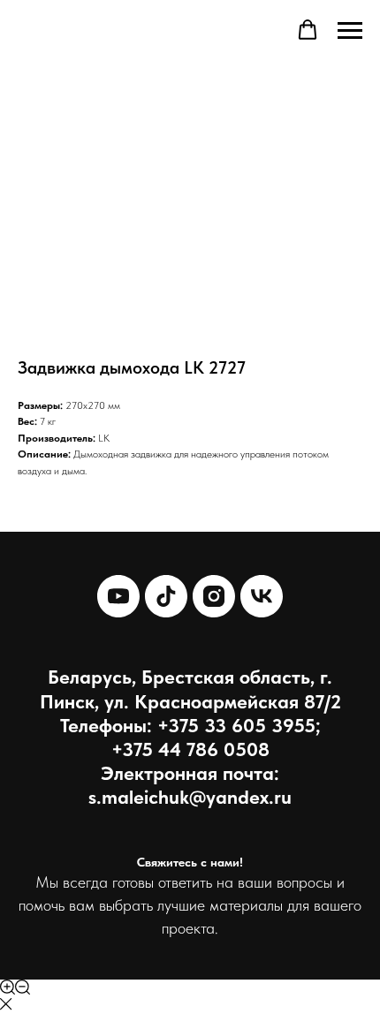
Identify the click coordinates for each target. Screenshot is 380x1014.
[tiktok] (166, 596)
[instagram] (214, 596)
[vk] (261, 596)
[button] (307, 30)
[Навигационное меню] (350, 31)
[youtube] (118, 596)
